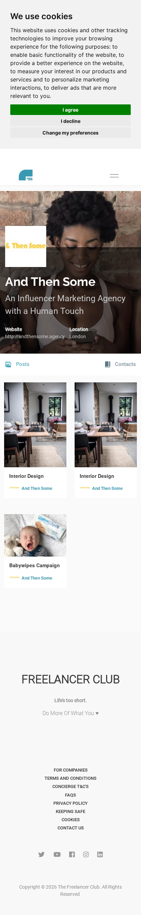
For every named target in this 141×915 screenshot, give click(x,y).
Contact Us (70, 827)
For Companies (71, 770)
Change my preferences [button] (70, 133)
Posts (22, 364)
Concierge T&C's (70, 786)
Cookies (71, 819)
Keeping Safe (70, 811)
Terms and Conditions (70, 778)
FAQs (70, 795)
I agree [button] (70, 110)
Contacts (125, 364)
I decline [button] (70, 121)
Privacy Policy (70, 803)
